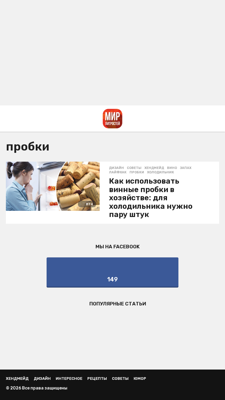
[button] (9, 118)
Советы (134, 168)
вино (172, 168)
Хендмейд (154, 168)
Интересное (69, 378)
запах (185, 168)
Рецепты (97, 378)
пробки (136, 172)
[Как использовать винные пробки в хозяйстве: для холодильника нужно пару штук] (53, 186)
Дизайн (116, 168)
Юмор (140, 378)
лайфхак (118, 172)
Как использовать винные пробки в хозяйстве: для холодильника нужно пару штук (150, 198)
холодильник (160, 172)
